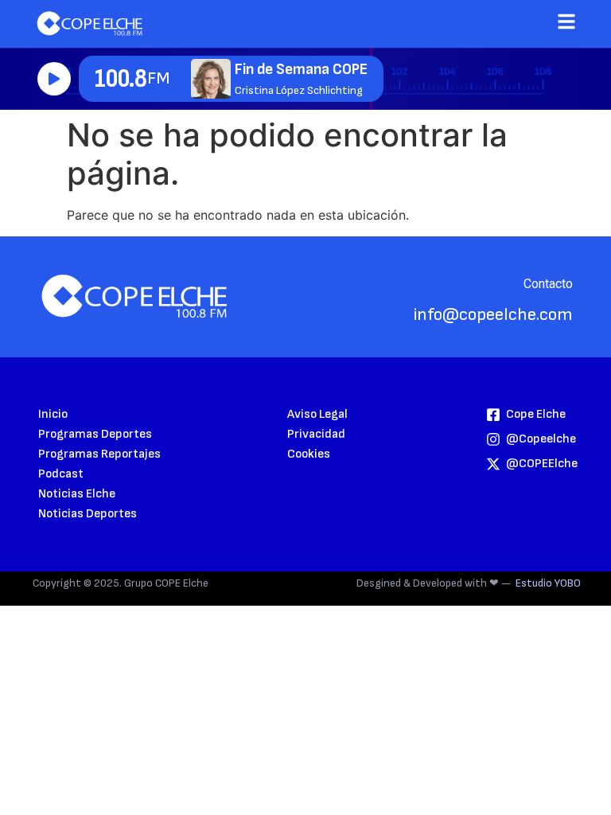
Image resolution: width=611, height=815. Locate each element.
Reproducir (54, 79)
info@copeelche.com (493, 315)
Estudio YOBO (548, 583)
